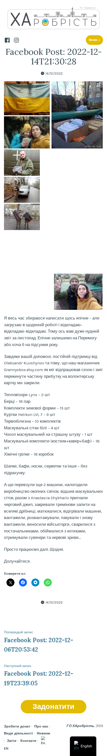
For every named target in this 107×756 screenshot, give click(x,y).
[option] (83, 746)
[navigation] (83, 746)
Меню (96, 40)
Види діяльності (18, 733)
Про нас (41, 726)
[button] (27, 98)
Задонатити (53, 706)
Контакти (28, 741)
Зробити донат (17, 726)
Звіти (11, 741)
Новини (43, 733)
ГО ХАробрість (80, 726)
